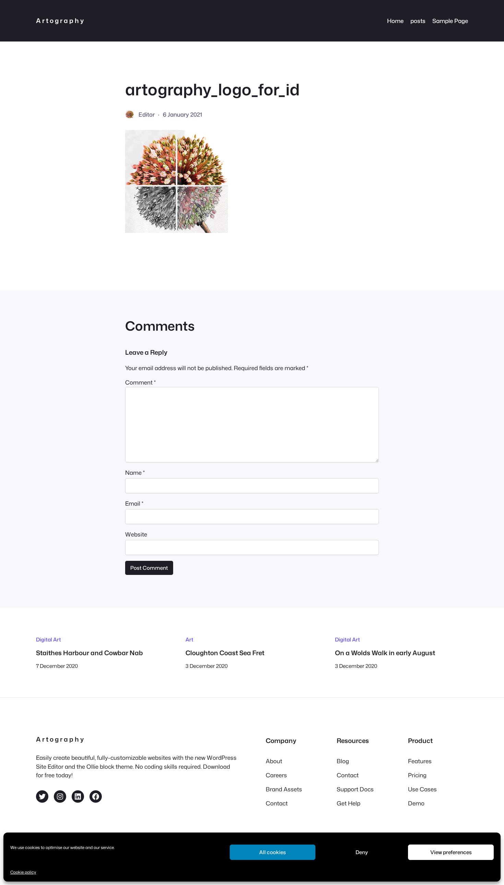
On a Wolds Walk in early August (385, 653)
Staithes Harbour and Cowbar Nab (89, 653)
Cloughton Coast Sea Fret (224, 653)
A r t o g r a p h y (60, 20)
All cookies (272, 852)
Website (136, 534)
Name (135, 472)
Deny (362, 852)
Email (134, 503)
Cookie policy (23, 872)
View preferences (451, 852)
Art (189, 639)
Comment (140, 382)
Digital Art (48, 639)
